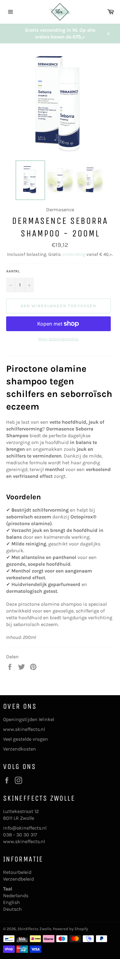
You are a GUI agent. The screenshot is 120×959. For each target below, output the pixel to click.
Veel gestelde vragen (25, 739)
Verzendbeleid (18, 879)
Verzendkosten (19, 749)
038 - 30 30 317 (20, 835)
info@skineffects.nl (24, 828)
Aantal (13, 271)
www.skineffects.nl (24, 729)
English (11, 902)
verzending (73, 254)
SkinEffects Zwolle (34, 928)
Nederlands (15, 895)
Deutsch (12, 909)
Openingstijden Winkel (28, 719)
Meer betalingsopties (58, 339)
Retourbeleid (17, 872)
